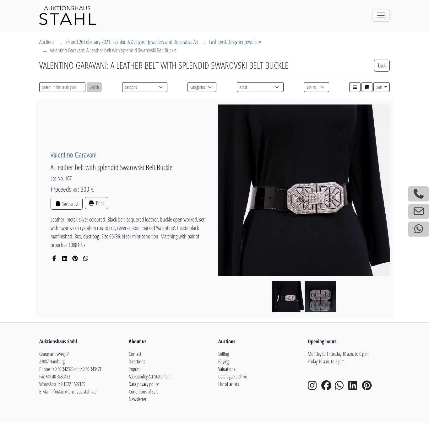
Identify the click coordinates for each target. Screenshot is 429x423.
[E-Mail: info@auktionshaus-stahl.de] (418, 211)
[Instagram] (314, 387)
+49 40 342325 (62, 369)
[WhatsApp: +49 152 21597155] (418, 229)
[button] (355, 87)
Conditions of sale (143, 391)
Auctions (47, 42)
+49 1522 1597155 (71, 384)
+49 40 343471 (90, 369)
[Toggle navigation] (381, 15)
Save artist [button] (70, 203)
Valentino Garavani (74, 154)
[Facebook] (54, 258)
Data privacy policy (144, 384)
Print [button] (99, 203)
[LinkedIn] (64, 258)
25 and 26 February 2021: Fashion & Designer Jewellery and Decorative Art (131, 42)
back (382, 65)
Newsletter (137, 399)
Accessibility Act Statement (150, 376)
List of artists (228, 384)
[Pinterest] (75, 258)
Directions (137, 361)
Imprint (135, 369)
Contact (135, 354)
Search (94, 87)
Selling (223, 354)
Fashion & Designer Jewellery (235, 42)
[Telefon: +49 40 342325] (418, 193)
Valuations (226, 369)
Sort (379, 87)
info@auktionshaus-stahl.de (73, 391)
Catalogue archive (232, 376)
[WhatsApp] (86, 258)
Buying (223, 361)
